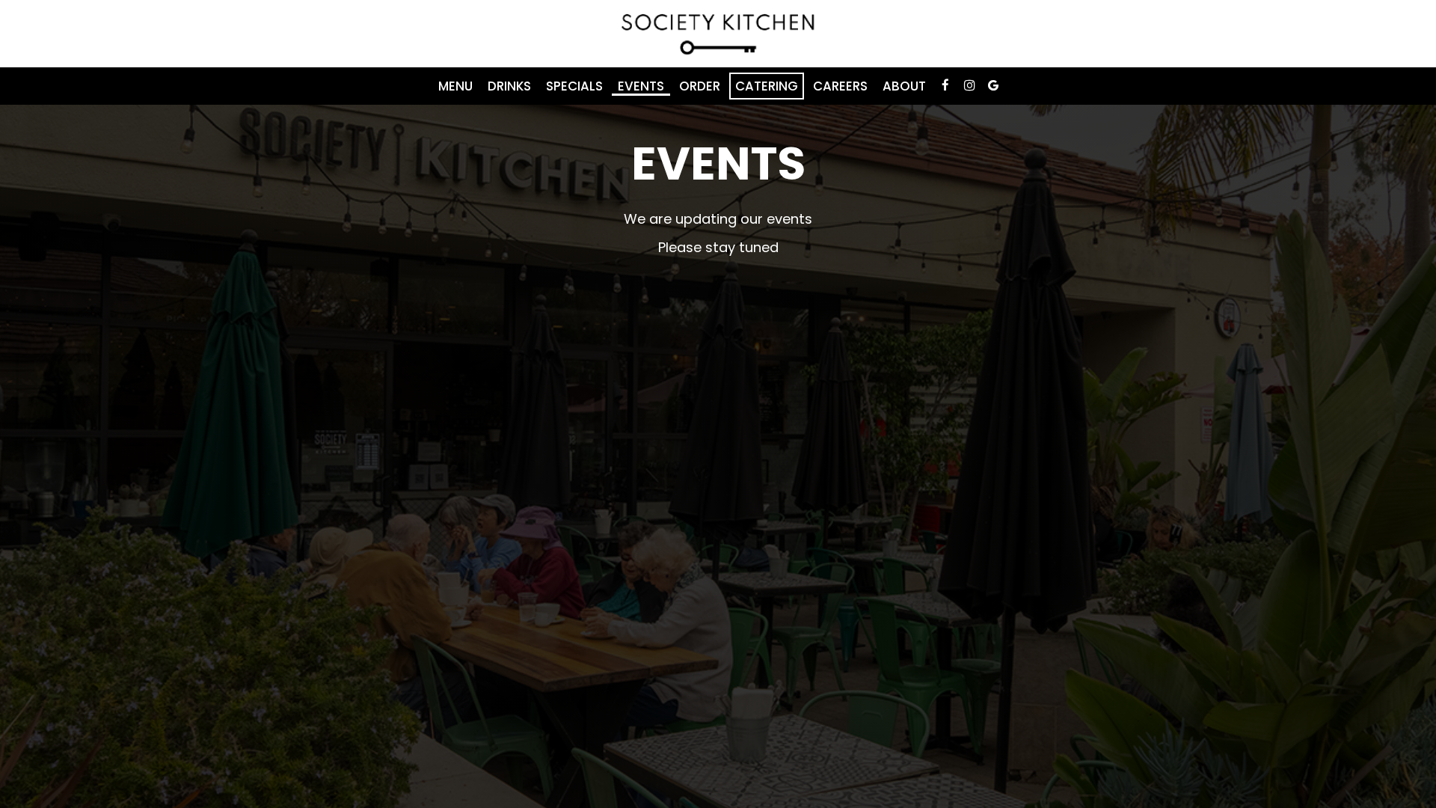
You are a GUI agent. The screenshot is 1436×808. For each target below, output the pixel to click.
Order (699, 86)
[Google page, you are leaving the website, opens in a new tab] (993, 85)
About (904, 86)
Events (641, 86)
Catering (766, 86)
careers (840, 86)
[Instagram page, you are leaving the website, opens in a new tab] (969, 85)
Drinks (509, 86)
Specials (574, 86)
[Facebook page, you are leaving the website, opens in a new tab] (945, 85)
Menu (455, 86)
